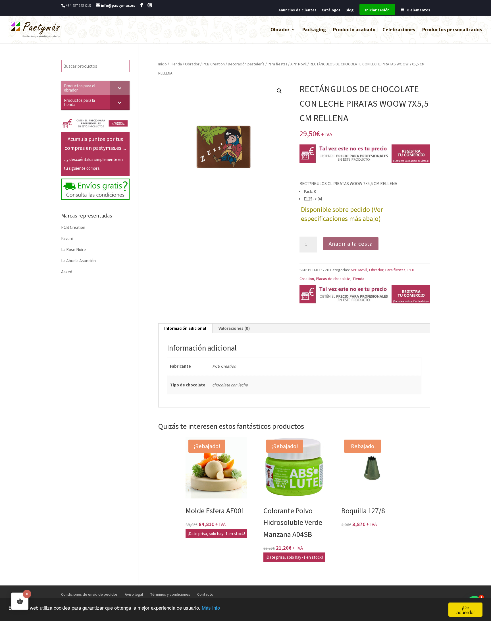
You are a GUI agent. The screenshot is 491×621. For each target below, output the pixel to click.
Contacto (205, 594)
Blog (349, 10)
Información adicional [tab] (185, 328)
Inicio (162, 64)
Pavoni (67, 238)
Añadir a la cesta (351, 243)
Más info (211, 607)
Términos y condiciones (170, 594)
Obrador (280, 30)
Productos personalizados (452, 30)
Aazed (66, 271)
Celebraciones (398, 30)
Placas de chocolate (333, 278)
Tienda (176, 64)
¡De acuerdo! (465, 610)
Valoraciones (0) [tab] (234, 328)
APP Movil (298, 64)
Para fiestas (277, 64)
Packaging (314, 30)
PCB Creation (214, 64)
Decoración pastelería (246, 64)
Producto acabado (354, 30)
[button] (279, 91)
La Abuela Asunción (78, 260)
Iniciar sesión (377, 10)
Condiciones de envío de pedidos (89, 594)
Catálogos (331, 10)
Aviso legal (134, 594)
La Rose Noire (73, 249)
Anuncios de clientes (297, 10)
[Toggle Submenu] (120, 88)
